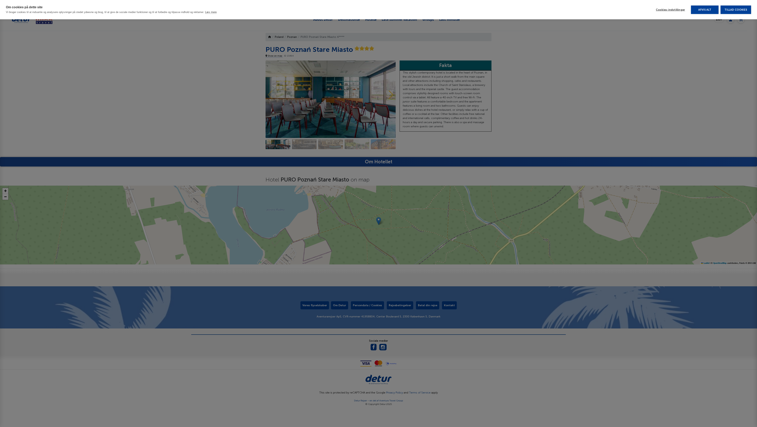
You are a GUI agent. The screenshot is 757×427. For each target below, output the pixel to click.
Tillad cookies (735, 9)
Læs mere (211, 12)
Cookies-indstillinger (670, 9)
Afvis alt (704, 9)
